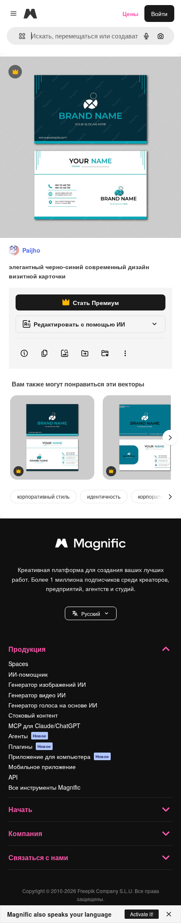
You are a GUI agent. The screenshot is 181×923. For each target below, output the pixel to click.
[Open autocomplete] (18, 36)
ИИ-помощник (28, 674)
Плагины (29, 746)
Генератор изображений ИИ (47, 684)
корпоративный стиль (43, 496)
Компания (25, 833)
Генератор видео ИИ (37, 695)
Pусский (90, 613)
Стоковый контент (33, 715)
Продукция (26, 649)
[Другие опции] (125, 353)
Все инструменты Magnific (44, 787)
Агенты (27, 735)
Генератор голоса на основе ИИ (52, 705)
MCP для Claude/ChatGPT (44, 725)
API (13, 777)
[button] (91, 613)
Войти (159, 13)
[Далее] (170, 437)
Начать (20, 809)
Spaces (18, 663)
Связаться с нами (38, 857)
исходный (56, 72)
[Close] (169, 914)
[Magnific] (90, 545)
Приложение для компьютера (58, 756)
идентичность (103, 496)
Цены (130, 13)
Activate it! (141, 914)
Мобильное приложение (42, 766)
